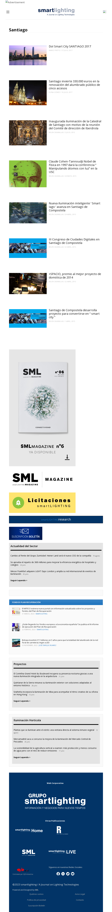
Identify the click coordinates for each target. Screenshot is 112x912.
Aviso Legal (80, 894)
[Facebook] (58, 873)
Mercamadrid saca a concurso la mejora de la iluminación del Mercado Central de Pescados (52, 740)
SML (36, 890)
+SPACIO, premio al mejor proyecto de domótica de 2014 (75, 275)
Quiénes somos (36, 894)
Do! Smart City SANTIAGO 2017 (70, 46)
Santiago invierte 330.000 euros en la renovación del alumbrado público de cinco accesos (74, 84)
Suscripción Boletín (36, 905)
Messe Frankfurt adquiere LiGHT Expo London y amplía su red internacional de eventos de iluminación (53, 572)
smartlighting (41, 614)
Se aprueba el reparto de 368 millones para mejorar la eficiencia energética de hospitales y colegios (53, 563)
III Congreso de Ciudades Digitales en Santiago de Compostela (74, 241)
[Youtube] (72, 873)
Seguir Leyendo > (18, 580)
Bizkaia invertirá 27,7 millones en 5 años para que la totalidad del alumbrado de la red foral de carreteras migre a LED (60, 641)
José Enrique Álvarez (47, 645)
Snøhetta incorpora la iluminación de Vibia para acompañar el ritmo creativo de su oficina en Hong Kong (56, 693)
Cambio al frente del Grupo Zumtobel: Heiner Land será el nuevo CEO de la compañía (50, 555)
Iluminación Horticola (27, 720)
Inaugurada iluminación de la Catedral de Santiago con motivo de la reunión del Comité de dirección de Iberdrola (75, 124)
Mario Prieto (54, 50)
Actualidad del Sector (24, 546)
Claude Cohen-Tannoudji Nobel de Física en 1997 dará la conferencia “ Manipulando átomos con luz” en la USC (73, 166)
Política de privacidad (36, 900)
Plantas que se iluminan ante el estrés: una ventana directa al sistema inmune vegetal (54, 730)
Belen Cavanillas (56, 132)
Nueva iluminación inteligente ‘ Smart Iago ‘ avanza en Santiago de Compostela (74, 206)
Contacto (80, 900)
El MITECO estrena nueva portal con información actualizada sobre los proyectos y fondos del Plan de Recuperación (58, 609)
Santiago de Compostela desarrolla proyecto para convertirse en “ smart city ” (74, 313)
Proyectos (20, 664)
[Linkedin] (63, 873)
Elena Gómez (54, 92)
